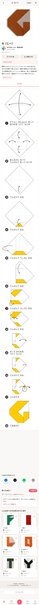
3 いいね (11, 57)
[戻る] (3, 3)
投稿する (34, 490)
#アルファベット (7, 77)
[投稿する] (19, 602)
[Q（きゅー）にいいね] (34, 538)
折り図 (19, 84)
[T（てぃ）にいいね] (16, 560)
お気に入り (29, 57)
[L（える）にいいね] (16, 538)
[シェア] (35, 3)
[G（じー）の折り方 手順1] (19, 258)
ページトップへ (19, 592)
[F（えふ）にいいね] (16, 516)
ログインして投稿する (9, 504)
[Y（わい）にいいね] (34, 560)
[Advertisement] (19, 451)
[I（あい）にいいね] (34, 516)
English (29, 3)
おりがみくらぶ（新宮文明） (15, 47)
